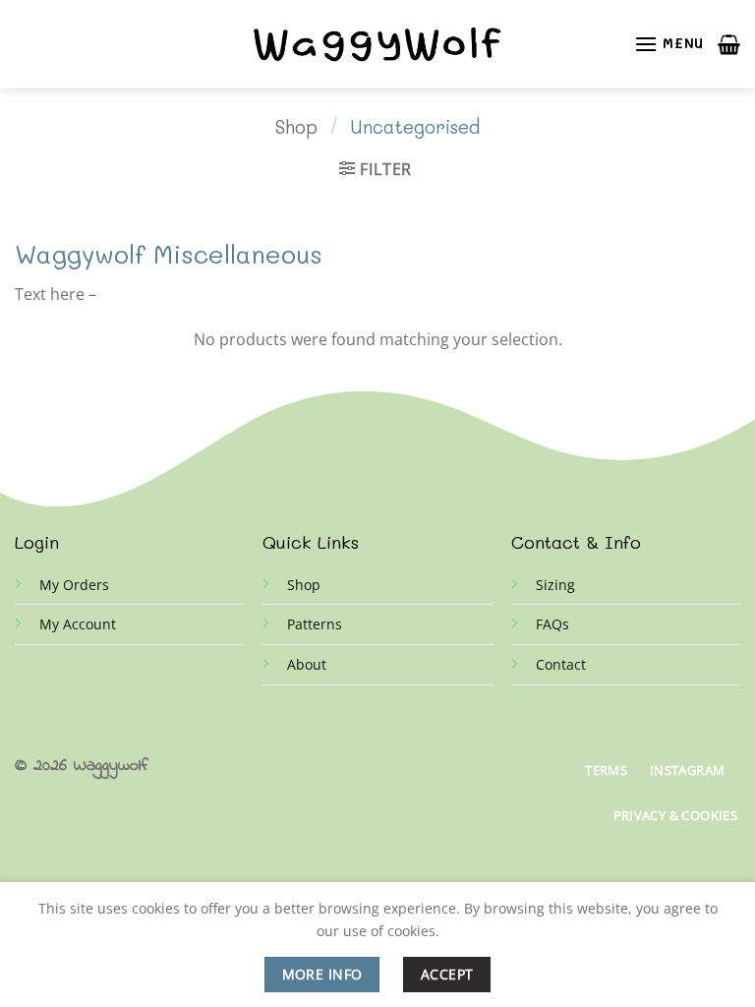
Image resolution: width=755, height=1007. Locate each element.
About (306, 664)
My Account (77, 624)
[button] (669, 44)
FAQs (552, 624)
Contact (561, 664)
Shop (296, 127)
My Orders (74, 584)
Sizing (555, 584)
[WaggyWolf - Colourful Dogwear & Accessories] (377, 45)
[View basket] (729, 44)
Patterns (314, 624)
